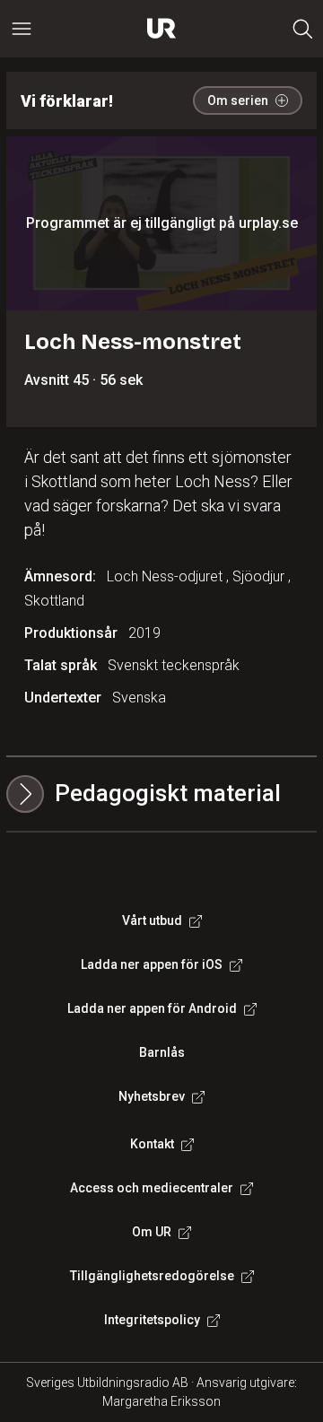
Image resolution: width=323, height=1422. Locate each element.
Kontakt (152, 1144)
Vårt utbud (152, 920)
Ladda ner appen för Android (152, 1008)
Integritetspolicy (152, 1320)
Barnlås (162, 1052)
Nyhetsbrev (151, 1096)
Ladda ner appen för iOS (152, 964)
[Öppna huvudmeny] (21, 28)
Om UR (151, 1232)
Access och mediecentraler (151, 1188)
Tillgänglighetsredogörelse (152, 1276)
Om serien (237, 100)
